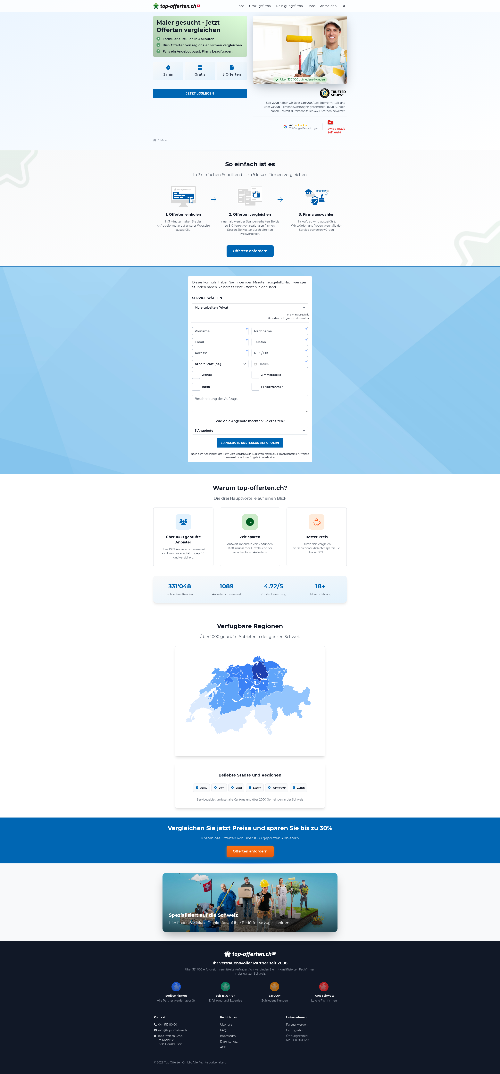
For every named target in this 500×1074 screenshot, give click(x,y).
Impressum (228, 1036)
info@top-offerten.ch (172, 1030)
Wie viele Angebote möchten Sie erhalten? (250, 421)
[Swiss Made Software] (336, 127)
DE (343, 6)
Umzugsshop (295, 1030)
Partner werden (296, 1024)
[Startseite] (154, 140)
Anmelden (328, 6)
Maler (164, 140)
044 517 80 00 (167, 1024)
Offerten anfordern (250, 251)
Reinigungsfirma (289, 6)
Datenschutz (229, 1041)
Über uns (226, 1024)
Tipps (240, 6)
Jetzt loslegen (200, 93)
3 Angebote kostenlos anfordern (250, 443)
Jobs (311, 6)
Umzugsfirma (260, 6)
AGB (223, 1047)
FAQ (223, 1030)
